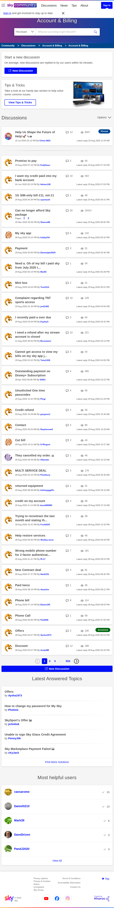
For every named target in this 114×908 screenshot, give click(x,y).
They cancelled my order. (33, 455)
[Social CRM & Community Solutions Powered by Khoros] (101, 898)
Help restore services (30, 535)
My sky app (23, 233)
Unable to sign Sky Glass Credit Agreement (35, 734)
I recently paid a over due (33, 317)
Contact (20, 425)
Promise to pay (26, 160)
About (84, 5)
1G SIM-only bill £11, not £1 (34, 195)
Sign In (106, 5)
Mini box (21, 282)
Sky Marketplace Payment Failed (28, 749)
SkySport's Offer (17, 720)
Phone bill (22, 600)
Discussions (49, 5)
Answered (103, 630)
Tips (74, 5)
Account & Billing (57, 20)
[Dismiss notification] (63, 13)
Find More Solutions (57, 762)
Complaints (39, 887)
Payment (21, 248)
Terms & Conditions (71, 878)
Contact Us (75, 887)
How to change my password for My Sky (33, 706)
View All (57, 860)
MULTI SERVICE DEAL (30, 470)
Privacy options (41, 878)
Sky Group (38, 890)
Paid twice (22, 585)
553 (68, 661)
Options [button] (102, 117)
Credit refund (24, 410)
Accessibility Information (69, 882)
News (64, 5)
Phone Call (22, 615)
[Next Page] (76, 661)
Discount (21, 645)
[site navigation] (3, 5)
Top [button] (107, 878)
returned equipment (29, 485)
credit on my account (30, 501)
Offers (19, 630)
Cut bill (20, 440)
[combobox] (64, 32)
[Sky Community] (22, 5)
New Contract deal (28, 570)
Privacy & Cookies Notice (42, 882)
